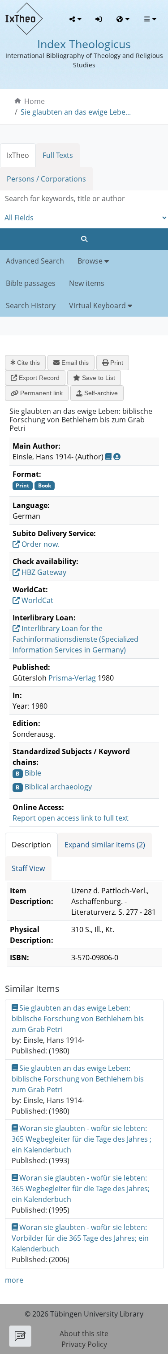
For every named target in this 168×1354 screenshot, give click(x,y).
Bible (33, 773)
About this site (84, 1333)
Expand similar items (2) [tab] (105, 845)
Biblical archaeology (58, 787)
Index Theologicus (84, 43)
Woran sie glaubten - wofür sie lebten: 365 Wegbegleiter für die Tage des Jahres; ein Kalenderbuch (81, 1188)
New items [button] (86, 283)
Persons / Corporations (46, 179)
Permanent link (40, 392)
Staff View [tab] (28, 868)
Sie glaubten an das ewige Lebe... (76, 112)
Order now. (40, 544)
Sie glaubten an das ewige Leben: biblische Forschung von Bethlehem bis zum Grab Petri (78, 1018)
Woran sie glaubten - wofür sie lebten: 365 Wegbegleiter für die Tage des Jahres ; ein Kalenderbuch (81, 1139)
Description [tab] (31, 845)
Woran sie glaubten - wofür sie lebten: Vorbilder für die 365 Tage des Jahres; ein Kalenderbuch (80, 1238)
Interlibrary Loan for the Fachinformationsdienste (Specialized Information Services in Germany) (75, 639)
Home (34, 101)
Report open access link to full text (71, 818)
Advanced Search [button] (35, 261)
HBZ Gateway (43, 572)
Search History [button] (31, 305)
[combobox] (84, 198)
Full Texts (58, 155)
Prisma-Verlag (72, 678)
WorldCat (36, 600)
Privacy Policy (84, 1344)
